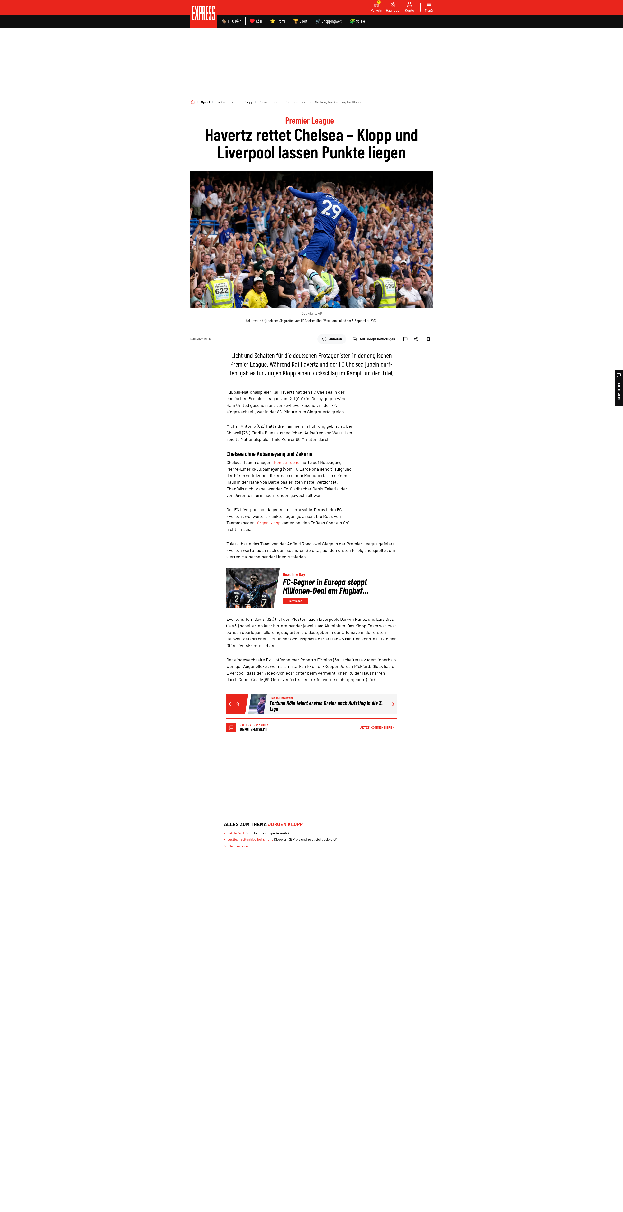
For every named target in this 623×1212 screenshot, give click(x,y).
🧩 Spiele (357, 21)
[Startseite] (193, 102)
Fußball (221, 102)
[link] (203, 14)
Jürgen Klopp (242, 102)
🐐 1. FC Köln (231, 21)
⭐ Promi (277, 21)
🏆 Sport (300, 21)
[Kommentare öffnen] (405, 339)
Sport (205, 102)
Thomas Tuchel (286, 462)
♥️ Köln (255, 21)
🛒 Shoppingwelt (328, 21)
